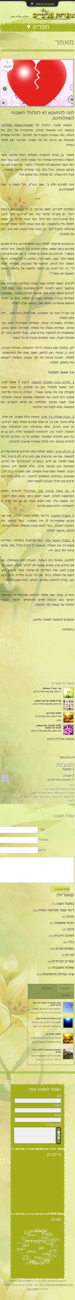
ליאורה (68, 776)
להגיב (71, 804)
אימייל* (43, 840)
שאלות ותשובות (63, 967)
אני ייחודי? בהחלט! (51, 688)
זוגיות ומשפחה (64, 923)
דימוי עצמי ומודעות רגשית (56, 910)
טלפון (42, 850)
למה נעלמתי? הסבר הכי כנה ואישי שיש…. (47, 1004)
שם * (41, 829)
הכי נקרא (64, 988)
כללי (71, 942)
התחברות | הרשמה (45, 4)
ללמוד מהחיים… (52, 1034)
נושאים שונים (65, 948)
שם (59, 1095)
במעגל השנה (65, 903)
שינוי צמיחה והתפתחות (58, 974)
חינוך (70, 929)
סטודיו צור (32, 1289)
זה (61, 155)
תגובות (65, 995)
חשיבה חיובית (64, 935)
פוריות (69, 955)
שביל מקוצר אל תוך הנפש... (47, 701)
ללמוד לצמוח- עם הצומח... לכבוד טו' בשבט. (48, 726)
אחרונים (47, 988)
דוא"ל (57, 1105)
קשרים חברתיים (63, 961)
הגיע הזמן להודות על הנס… (47, 1018)
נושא (58, 1115)
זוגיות (70, 916)
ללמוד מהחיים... (53, 713)
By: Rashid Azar (54, 1213)
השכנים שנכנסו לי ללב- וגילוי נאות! (46, 1051)
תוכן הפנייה (53, 1124)
